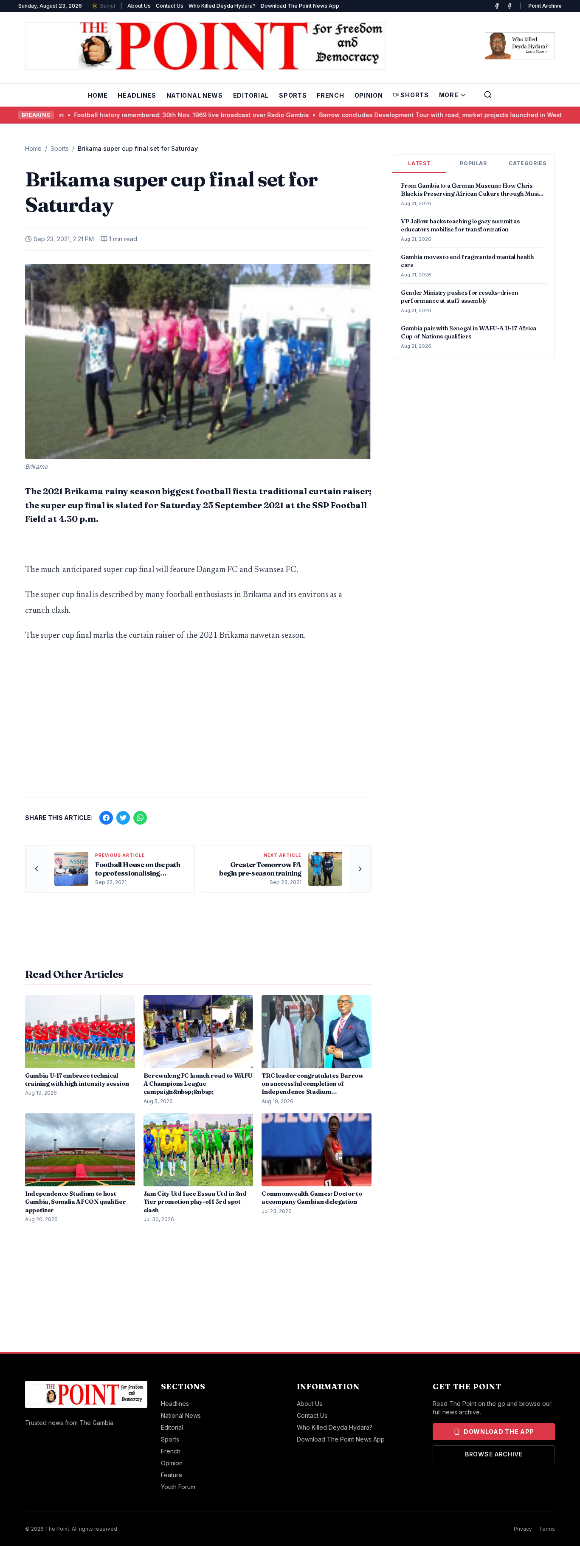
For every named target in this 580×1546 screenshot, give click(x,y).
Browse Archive (494, 1454)
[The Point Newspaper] (509, 6)
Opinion (369, 95)
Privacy (523, 1529)
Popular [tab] (473, 163)
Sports (293, 95)
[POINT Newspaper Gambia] (497, 6)
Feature (171, 1474)
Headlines (137, 95)
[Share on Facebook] (106, 818)
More (449, 95)
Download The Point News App (300, 6)
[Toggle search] (488, 95)
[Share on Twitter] (123, 818)
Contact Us (169, 6)
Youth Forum (178, 1486)
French (330, 95)
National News (194, 95)
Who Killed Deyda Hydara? (222, 6)
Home (98, 95)
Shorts (414, 95)
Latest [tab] (419, 163)
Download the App (499, 1431)
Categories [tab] (527, 163)
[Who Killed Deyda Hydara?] (520, 45)
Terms (547, 1529)
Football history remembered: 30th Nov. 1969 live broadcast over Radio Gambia (135, 114)
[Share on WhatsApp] (140, 818)
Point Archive (545, 6)
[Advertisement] (198, 724)
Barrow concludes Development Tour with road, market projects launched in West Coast (394, 114)
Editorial (251, 95)
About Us (139, 6)
